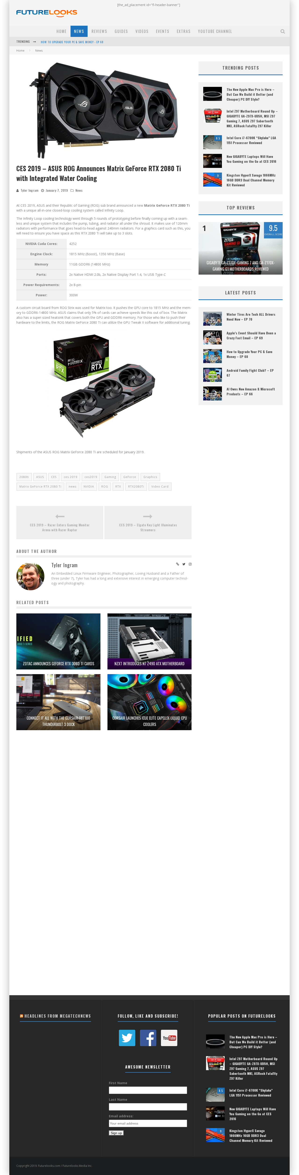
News (79, 31)
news (72, 486)
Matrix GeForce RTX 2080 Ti (40, 486)
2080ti (24, 477)
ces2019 (91, 477)
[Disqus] (104, 805)
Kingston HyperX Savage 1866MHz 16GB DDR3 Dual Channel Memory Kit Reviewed (251, 180)
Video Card (160, 486)
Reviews (99, 31)
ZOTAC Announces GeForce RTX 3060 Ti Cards (58, 663)
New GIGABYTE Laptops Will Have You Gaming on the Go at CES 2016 (251, 159)
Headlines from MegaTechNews (58, 1016)
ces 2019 (70, 477)
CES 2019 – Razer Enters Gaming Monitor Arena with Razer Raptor (60, 527)
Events (162, 31)
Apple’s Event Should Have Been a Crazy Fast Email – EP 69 (251, 335)
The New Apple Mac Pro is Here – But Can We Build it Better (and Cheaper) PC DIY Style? (250, 94)
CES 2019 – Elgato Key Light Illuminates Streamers (148, 527)
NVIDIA (89, 486)
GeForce (129, 477)
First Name (118, 1083)
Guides (121, 31)
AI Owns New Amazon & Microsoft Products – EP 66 (251, 391)
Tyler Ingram (30, 190)
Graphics (150, 477)
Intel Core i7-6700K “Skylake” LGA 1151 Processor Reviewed (251, 140)
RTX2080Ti (136, 486)
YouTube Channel (215, 31)
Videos (142, 31)
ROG (104, 486)
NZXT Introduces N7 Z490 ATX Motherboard (149, 663)
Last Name (118, 1099)
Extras (184, 31)
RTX (118, 486)
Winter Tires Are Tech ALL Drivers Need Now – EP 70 (251, 317)
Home (62, 31)
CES (54, 477)
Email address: (121, 1116)
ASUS (40, 477)
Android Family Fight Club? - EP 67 (64, 42)
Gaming (110, 477)
